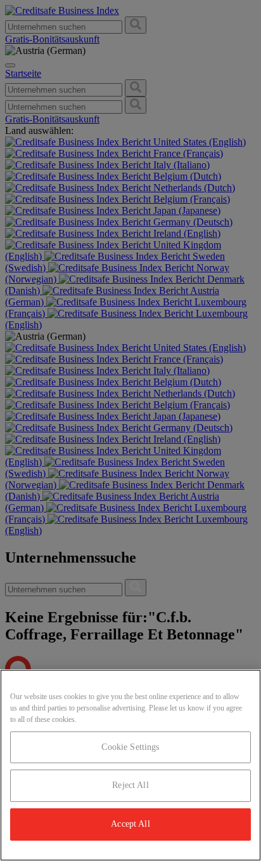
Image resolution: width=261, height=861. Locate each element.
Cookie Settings (130, 747)
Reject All (130, 785)
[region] (130, 765)
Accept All (130, 824)
